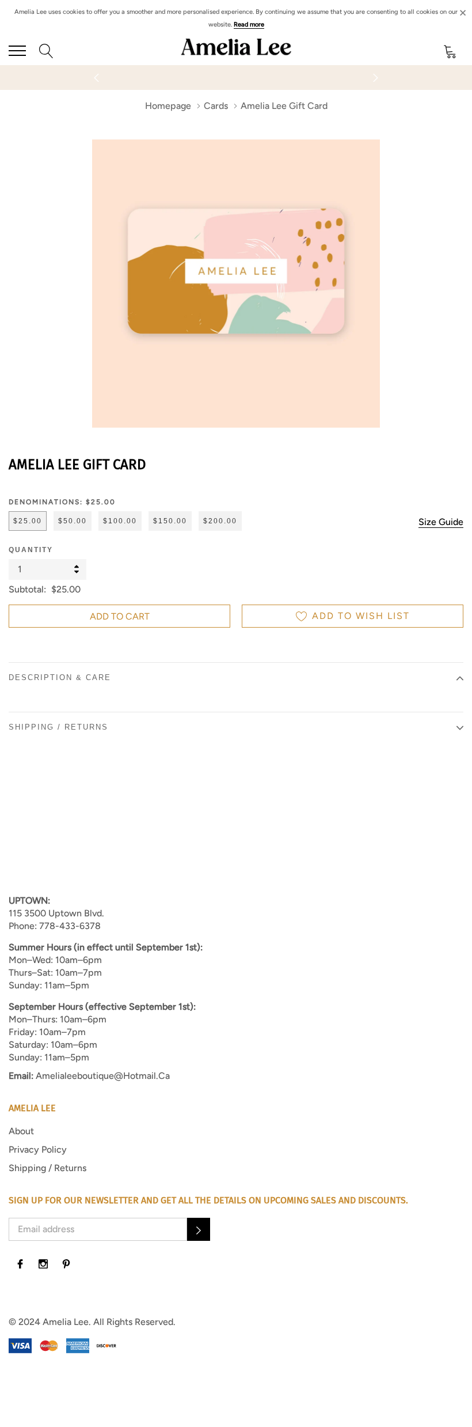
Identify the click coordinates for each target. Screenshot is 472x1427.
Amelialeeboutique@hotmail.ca (103, 1075)
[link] (20, 1263)
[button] (198, 1229)
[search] (46, 50)
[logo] (236, 50)
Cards (216, 105)
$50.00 (72, 521)
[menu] (17, 50)
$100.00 (120, 521)
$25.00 (27, 521)
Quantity (31, 550)
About (21, 1131)
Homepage (168, 105)
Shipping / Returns (47, 1167)
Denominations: (62, 502)
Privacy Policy (38, 1149)
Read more (249, 24)
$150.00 (170, 521)
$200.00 (220, 521)
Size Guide (440, 521)
